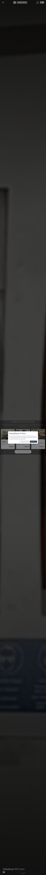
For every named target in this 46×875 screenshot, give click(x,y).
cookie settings (24, 441)
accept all (33, 441)
